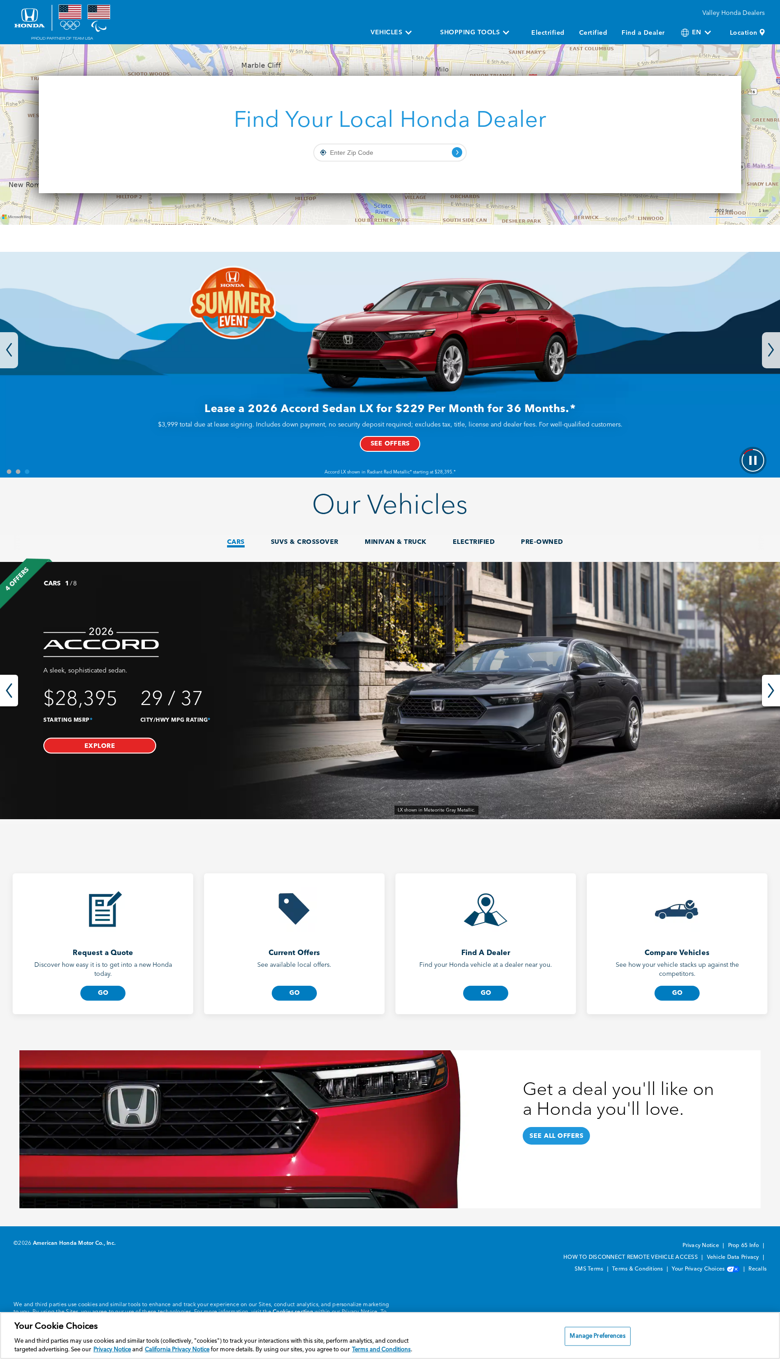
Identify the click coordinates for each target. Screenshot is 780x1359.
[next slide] (771, 690)
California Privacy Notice (177, 1350)
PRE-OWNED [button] (542, 542)
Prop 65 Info (744, 1245)
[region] (390, 1335)
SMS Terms (590, 1269)
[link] (390, 690)
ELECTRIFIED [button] (474, 542)
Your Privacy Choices (699, 1269)
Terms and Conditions (381, 1350)
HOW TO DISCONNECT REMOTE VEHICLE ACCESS (631, 1257)
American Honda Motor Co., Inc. (74, 1243)
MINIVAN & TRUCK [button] (396, 542)
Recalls (757, 1269)
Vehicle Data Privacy (734, 1257)
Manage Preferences (597, 1336)
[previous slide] (9, 690)
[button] (99, 745)
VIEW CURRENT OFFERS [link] (390, 444)
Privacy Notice (701, 1245)
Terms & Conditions (638, 1269)
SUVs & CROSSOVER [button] (305, 542)
